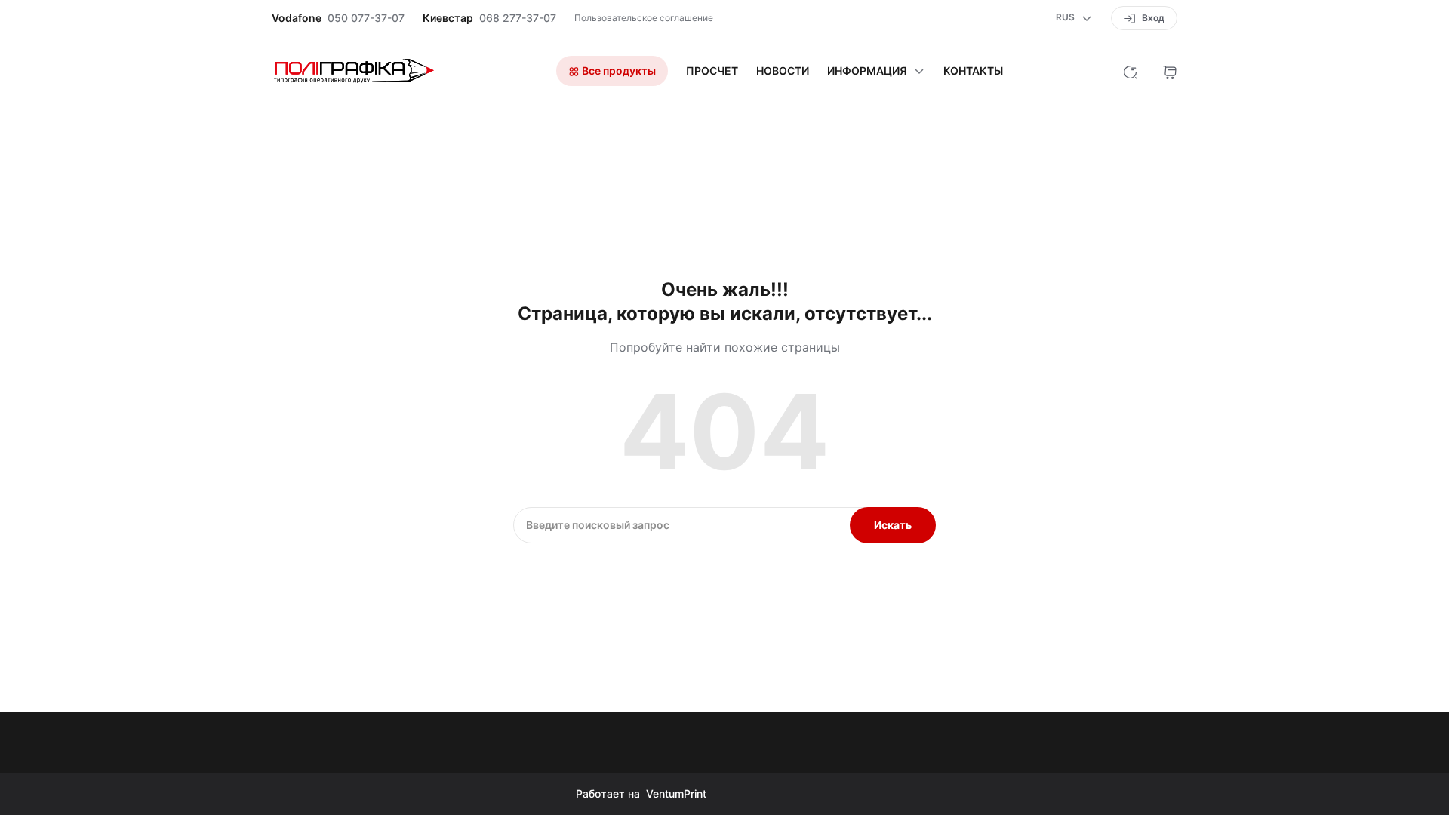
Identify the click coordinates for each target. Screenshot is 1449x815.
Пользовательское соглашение (643, 17)
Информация (867, 71)
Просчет (712, 71)
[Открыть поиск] (1130, 71)
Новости (782, 71)
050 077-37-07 (366, 18)
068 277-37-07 (517, 18)
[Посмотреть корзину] (1169, 71)
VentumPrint (676, 793)
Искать (893, 524)
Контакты (973, 71)
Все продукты (618, 70)
